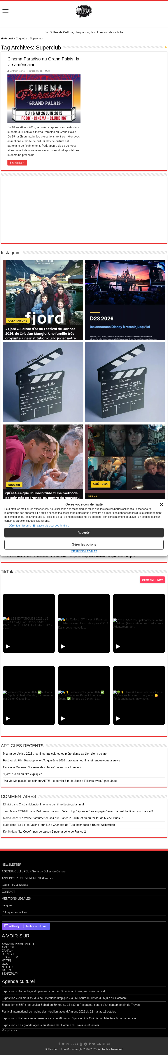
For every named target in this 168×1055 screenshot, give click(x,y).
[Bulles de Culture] (84, 10)
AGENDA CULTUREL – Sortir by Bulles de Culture (33, 871)
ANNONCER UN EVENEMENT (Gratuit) (27, 878)
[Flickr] (76, 1044)
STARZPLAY (10, 973)
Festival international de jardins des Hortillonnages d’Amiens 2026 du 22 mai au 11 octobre (59, 1011)
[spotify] (108, 1044)
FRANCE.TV (10, 957)
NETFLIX (8, 967)
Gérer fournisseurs (20, 525)
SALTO (6, 970)
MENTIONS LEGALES (84, 551)
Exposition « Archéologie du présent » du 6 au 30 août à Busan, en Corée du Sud (53, 991)
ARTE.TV (8, 947)
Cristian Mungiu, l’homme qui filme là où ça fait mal (51, 804)
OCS (5, 963)
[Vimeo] (94, 1044)
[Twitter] (63, 1044)
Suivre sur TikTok (152, 579)
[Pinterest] (68, 1044)
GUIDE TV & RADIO (15, 885)
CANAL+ (7, 950)
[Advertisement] (84, 210)
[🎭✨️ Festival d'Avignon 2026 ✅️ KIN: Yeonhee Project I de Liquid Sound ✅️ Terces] (84, 695)
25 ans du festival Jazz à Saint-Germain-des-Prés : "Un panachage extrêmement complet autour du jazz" (69, 556)
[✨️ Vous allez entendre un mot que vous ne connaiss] (43, 464)
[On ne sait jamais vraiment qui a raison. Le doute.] (43, 300)
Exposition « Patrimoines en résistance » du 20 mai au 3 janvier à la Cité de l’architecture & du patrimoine (69, 1018)
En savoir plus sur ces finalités (51, 525)
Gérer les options (84, 544)
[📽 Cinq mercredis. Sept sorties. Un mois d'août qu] (125, 464)
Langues (7, 905)
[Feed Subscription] (166, 47)
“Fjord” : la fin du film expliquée (22, 774)
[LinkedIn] (72, 1044)
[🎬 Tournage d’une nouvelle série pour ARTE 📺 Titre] (125, 382)
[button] (161, 504)
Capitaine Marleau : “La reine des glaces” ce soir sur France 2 (42, 767)
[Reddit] (86, 1044)
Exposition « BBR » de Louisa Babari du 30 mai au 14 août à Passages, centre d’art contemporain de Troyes (71, 1004)
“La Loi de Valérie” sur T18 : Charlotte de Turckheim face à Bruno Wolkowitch (66, 824)
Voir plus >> (9, 1030)
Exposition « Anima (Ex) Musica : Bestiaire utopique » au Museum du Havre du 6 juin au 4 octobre (64, 998)
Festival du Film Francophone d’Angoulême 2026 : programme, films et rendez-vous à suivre (61, 760)
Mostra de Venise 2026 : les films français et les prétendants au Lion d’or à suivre (55, 753)
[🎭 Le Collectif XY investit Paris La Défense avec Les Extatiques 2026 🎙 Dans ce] (84, 623)
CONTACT (8, 891)
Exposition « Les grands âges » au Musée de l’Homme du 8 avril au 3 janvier (50, 1025)
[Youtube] (81, 1044)
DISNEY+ (8, 954)
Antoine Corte (17, 71)
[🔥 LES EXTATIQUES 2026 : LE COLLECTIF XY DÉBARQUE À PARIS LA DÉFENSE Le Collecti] (29, 623)
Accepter (84, 532)
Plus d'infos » (17, 162)
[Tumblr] (89, 1044)
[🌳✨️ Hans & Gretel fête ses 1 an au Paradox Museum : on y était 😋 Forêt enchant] (139, 695)
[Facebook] (59, 1044)
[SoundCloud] (98, 1044)
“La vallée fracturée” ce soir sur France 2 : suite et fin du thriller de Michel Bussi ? (71, 818)
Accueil (9, 38)
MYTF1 (6, 960)
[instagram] (104, 1044)
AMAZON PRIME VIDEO (18, 944)
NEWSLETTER (11, 864)
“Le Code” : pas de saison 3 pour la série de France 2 (52, 831)
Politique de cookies (14, 912)
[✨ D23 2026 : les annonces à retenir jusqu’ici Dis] (125, 300)
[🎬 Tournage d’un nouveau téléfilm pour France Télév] (43, 382)
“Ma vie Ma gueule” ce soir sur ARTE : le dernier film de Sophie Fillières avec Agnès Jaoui (60, 780)
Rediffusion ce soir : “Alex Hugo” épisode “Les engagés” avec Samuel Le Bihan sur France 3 (94, 811)
